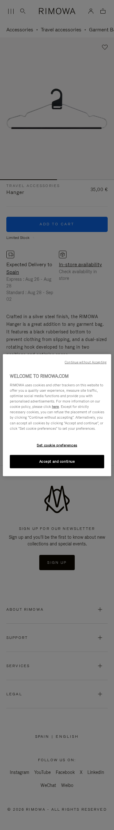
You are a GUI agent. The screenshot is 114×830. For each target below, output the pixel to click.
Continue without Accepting (85, 362)
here (55, 406)
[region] (57, 415)
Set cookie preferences (57, 444)
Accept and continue (57, 461)
